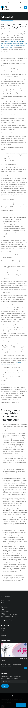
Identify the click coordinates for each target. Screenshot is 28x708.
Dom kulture (3, 635)
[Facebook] (2, 620)
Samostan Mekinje (5, 2)
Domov (2, 14)
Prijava (24, 2)
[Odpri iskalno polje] (20, 8)
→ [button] (25, 668)
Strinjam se (21, 704)
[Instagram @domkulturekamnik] (7, 620)
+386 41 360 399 (4, 607)
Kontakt (2, 632)
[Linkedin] (10, 620)
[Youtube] (5, 620)
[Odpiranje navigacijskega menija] (25, 7)
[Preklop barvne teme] (22, 8)
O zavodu (3, 633)
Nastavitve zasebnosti (7, 705)
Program (3, 628)
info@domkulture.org (5, 611)
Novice (2, 630)
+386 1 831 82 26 (4, 604)
